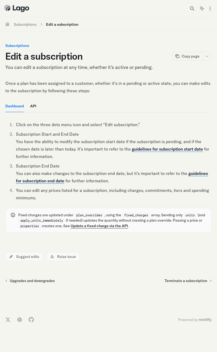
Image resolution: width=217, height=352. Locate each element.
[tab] (14, 106)
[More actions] (210, 8)
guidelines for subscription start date (167, 149)
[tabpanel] (108, 161)
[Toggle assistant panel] (202, 8)
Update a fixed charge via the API (99, 225)
